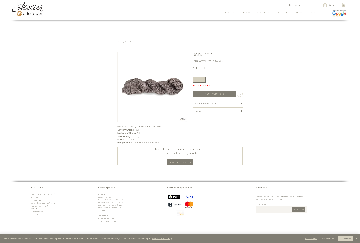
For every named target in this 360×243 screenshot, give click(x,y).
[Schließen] (356, 238)
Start (120, 41)
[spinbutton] (199, 79)
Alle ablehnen (328, 238)
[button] (343, 5)
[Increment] (203, 79)
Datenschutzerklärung (162, 238)
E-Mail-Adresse (262, 204)
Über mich (35, 214)
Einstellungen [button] (311, 238)
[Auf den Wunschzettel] (240, 94)
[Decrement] (195, 79)
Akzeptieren (345, 238)
